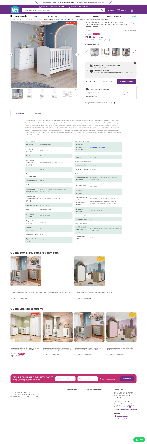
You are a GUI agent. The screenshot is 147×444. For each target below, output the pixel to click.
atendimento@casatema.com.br (126, 409)
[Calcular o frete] (129, 93)
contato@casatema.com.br (124, 398)
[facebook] (109, 103)
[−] (86, 81)
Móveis (22, 19)
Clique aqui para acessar (98, 147)
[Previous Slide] (86, 51)
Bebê (17, 19)
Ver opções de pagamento (122, 40)
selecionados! (99, 2)
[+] (95, 81)
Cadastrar (127, 379)
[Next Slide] (134, 51)
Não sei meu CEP (91, 96)
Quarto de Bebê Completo (34, 19)
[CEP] (105, 91)
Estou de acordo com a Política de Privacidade (109, 378)
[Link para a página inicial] (12, 19)
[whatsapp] (114, 103)
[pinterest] (111, 103)
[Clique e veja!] (129, 31)
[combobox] (63, 10)
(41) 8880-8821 (122, 419)
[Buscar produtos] (102, 10)
